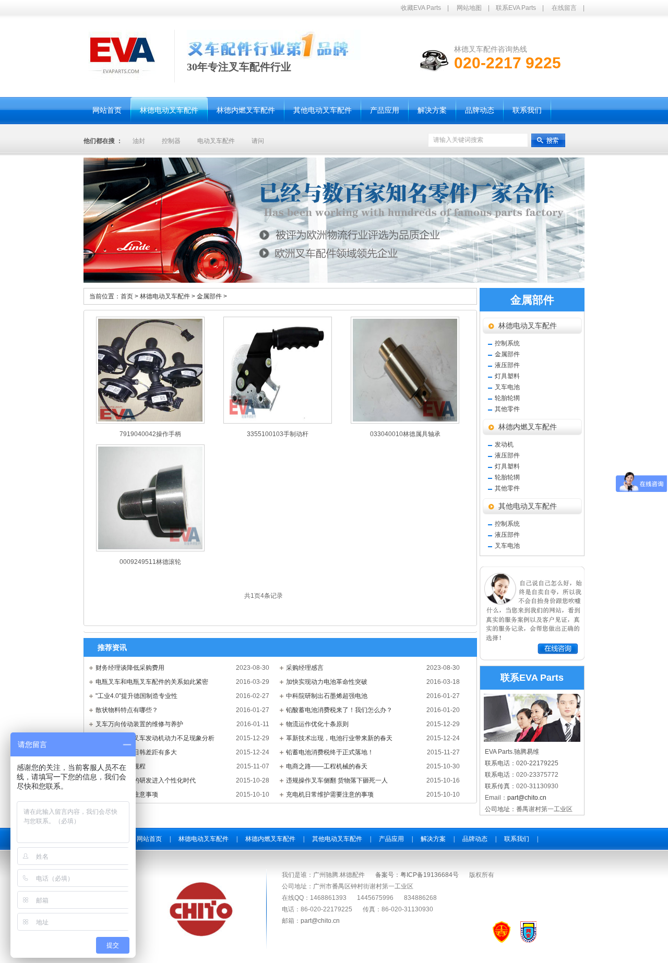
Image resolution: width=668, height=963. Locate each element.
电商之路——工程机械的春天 (326, 766)
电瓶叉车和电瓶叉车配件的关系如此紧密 (152, 681)
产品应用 (391, 838)
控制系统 (507, 343)
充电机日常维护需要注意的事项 (330, 794)
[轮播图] (334, 220)
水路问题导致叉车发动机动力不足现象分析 (155, 738)
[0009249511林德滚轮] (150, 497)
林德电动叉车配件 (168, 296)
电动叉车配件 (216, 141)
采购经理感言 (305, 667)
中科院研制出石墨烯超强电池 (326, 696)
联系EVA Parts (516, 7)
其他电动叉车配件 (527, 506)
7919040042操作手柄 (150, 434)
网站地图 (469, 7)
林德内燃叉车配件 (527, 427)
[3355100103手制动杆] (277, 370)
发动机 (504, 444)
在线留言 (564, 7)
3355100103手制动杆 (277, 434)
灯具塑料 (507, 376)
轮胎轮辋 (507, 398)
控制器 (171, 141)
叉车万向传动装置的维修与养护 (139, 724)
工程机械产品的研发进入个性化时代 (146, 780)
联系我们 (516, 838)
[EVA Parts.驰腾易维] (122, 80)
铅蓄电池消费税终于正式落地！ (330, 752)
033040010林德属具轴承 (405, 434)
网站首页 (149, 838)
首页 (127, 296)
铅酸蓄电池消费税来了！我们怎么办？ (339, 710)
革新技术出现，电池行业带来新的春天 (339, 738)
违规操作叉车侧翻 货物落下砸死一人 (337, 780)
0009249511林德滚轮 (150, 561)
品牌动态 (474, 838)
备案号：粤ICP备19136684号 (417, 874)
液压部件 (507, 365)
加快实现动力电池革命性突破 (326, 681)
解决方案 (433, 838)
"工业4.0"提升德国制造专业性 (136, 696)
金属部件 (212, 296)
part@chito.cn (526, 797)
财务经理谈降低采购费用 (130, 667)
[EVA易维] (201, 934)
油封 (139, 141)
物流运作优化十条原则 (317, 724)
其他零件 (507, 409)
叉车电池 (507, 387)
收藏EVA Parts (421, 7)
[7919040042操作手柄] (150, 370)
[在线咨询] (532, 658)
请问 (258, 141)
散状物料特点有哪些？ (127, 710)
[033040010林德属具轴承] (405, 370)
